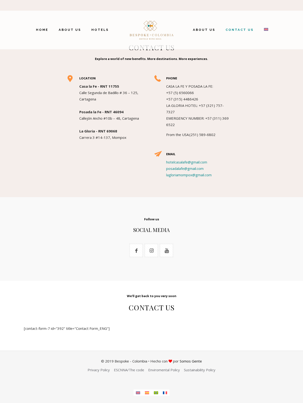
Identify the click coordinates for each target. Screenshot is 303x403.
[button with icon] (136, 250)
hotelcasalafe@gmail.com (186, 162)
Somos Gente (191, 361)
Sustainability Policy (199, 369)
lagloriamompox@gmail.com (189, 174)
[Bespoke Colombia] (151, 30)
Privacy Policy (99, 369)
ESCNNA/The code (129, 369)
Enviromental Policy (164, 369)
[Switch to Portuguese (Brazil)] (156, 392)
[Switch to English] (138, 392)
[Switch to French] (164, 392)
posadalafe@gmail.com (185, 168)
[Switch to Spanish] (147, 392)
